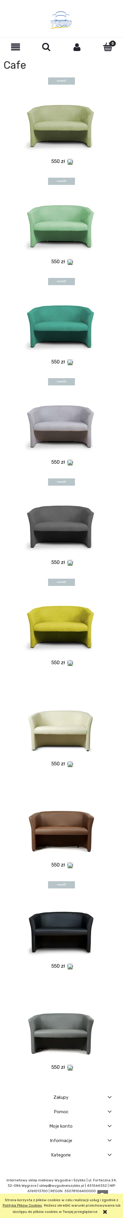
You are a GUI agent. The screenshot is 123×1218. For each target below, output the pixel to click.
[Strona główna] (61, 20)
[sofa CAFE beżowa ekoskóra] (61, 722)
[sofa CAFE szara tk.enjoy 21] (61, 421)
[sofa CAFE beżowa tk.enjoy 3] (61, 121)
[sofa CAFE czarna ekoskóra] (61, 925)
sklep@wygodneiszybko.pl (61, 1185)
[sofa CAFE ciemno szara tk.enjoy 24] (61, 521)
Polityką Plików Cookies (22, 1205)
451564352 (97, 1185)
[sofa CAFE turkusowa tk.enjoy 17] (61, 321)
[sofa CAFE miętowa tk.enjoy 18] (61, 221)
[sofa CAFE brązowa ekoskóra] (61, 824)
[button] (15, 47)
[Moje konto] (76, 47)
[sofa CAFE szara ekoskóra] (61, 1026)
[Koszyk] (107, 47)
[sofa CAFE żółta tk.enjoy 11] (61, 622)
